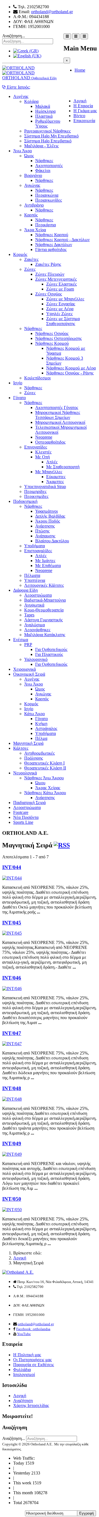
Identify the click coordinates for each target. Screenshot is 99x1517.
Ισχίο (17, 382)
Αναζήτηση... (13, 35)
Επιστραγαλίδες (38, 550)
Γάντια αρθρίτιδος (51, 249)
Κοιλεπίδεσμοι (37, 378)
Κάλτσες (20, 748)
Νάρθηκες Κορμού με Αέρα (71, 368)
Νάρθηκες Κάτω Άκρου (45, 792)
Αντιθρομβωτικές (39, 753)
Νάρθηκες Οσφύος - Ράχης (70, 373)
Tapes (29, 615)
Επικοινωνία (84, 120)
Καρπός (31, 215)
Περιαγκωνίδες (48, 200)
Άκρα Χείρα (35, 229)
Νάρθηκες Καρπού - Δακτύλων (62, 239)
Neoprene (43, 437)
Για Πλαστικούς (49, 654)
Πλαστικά (44, 116)
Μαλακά (42, 106)
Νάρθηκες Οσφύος (51, 333)
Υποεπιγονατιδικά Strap (45, 486)
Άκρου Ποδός (47, 521)
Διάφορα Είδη (25, 590)
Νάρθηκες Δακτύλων (53, 244)
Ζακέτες (31, 259)
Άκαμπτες (55, 481)
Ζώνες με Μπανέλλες (65, 299)
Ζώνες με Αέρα (59, 308)
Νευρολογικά (25, 773)
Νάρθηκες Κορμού (52, 343)
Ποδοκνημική (25, 501)
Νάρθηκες (44, 160)
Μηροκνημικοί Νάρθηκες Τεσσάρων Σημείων (57, 415)
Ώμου (40, 782)
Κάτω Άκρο (34, 713)
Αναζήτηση (23, 1400)
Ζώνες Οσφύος (48, 294)
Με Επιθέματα (48, 565)
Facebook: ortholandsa (33, 1329)
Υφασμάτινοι (46, 511)
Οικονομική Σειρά (29, 674)
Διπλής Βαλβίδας (50, 516)
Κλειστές (43, 452)
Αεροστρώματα (38, 595)
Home (80, 70)
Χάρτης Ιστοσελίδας (31, 1405)
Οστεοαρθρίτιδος (50, 442)
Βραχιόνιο (33, 175)
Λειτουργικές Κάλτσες (44, 585)
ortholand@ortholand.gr (52, 11)
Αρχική (79, 100)
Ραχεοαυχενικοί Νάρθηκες (47, 131)
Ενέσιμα (20, 639)
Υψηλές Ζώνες (59, 313)
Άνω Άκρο (22, 150)
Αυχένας (20, 96)
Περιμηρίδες (35, 491)
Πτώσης (42, 531)
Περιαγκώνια (46, 195)
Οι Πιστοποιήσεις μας (32, 1359)
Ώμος (29, 155)
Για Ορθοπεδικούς (51, 649)
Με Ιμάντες (45, 560)
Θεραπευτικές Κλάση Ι (44, 763)
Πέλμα (41, 738)
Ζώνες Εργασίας (60, 303)
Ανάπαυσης (45, 536)
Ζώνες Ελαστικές (61, 284)
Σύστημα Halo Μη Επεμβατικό (51, 136)
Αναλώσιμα (34, 624)
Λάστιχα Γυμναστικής (43, 619)
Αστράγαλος (46, 728)
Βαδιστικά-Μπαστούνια (45, 600)
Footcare (20, 812)
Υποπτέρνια (34, 580)
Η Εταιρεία (83, 105)
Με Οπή (42, 457)
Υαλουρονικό (36, 659)
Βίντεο (79, 115)
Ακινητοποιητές (49, 165)
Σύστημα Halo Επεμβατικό (48, 141)
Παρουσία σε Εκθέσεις (33, 1364)
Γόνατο (19, 397)
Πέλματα (32, 575)
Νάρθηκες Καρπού (51, 234)
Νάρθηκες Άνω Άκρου (44, 778)
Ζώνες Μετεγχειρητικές (56, 279)
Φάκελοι (42, 170)
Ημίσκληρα (45, 111)
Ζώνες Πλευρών (49, 274)
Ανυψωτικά (34, 605)
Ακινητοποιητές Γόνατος (56, 407)
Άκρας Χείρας (47, 787)
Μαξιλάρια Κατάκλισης (44, 634)
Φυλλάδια (22, 1369)
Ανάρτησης (45, 526)
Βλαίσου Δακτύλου (52, 540)
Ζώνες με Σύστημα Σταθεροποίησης (63, 321)
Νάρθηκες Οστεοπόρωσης (58, 338)
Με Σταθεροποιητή (62, 466)
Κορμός (20, 254)
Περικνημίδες (36, 496)
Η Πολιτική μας (27, 1354)
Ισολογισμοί (24, 1374)
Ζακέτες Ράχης (48, 264)
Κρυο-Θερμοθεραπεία (44, 610)
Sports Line (23, 822)
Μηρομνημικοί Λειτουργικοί (60, 422)
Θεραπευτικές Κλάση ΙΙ (45, 768)
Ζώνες (29, 269)
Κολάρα (31, 101)
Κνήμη (41, 723)
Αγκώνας (32, 185)
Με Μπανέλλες (48, 471)
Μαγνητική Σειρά (28, 743)
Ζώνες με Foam (60, 289)
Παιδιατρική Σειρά (29, 802)
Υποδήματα (34, 545)
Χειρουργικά (24, 669)
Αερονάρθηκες (37, 629)
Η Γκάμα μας (85, 110)
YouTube (24, 1334)
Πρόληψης (33, 758)
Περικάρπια (45, 224)
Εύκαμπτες (55, 476)
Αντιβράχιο (34, 205)
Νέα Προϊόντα (25, 817)
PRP (28, 644)
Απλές (51, 461)
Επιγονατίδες (35, 447)
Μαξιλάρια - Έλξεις (41, 145)
